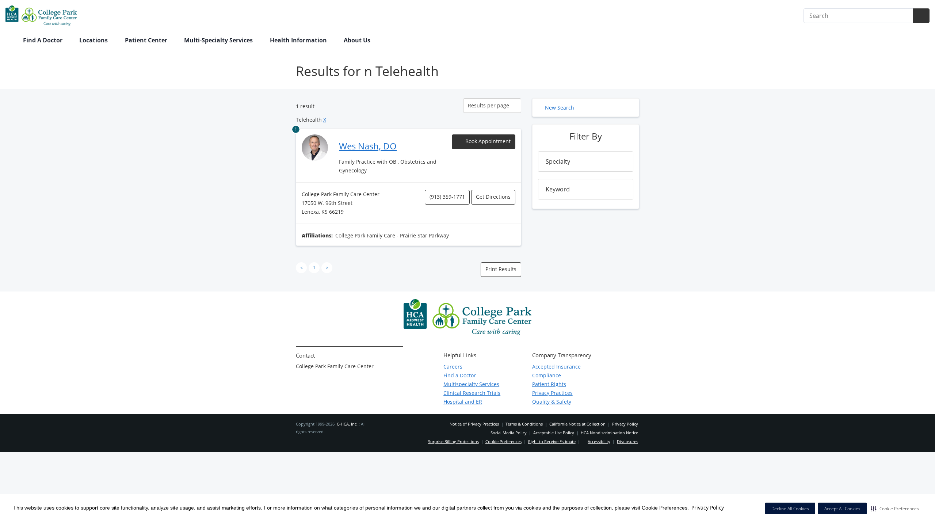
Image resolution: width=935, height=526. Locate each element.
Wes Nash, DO (368, 146)
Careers (452, 366)
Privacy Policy (707, 507)
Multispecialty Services (471, 384)
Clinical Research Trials (471, 392)
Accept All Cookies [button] (842, 509)
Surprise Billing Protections (453, 441)
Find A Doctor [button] (43, 40)
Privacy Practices (552, 392)
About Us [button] (358, 40)
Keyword (558, 189)
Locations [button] (94, 40)
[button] (895, 508)
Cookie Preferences (503, 441)
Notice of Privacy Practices (474, 424)
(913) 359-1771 (447, 196)
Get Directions (493, 196)
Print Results (500, 269)
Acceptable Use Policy (553, 432)
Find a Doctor (459, 375)
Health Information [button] (299, 40)
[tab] (585, 161)
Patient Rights (549, 384)
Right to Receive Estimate (552, 441)
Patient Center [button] (147, 40)
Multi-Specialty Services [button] (219, 40)
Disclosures (627, 441)
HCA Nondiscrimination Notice (609, 432)
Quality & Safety (551, 401)
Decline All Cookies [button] (790, 509)
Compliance (546, 375)
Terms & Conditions (524, 424)
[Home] (10, 41)
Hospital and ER (462, 401)
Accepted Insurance (556, 366)
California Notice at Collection (577, 424)
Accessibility (599, 441)
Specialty (558, 161)
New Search (559, 107)
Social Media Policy (509, 432)
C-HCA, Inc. (347, 424)
